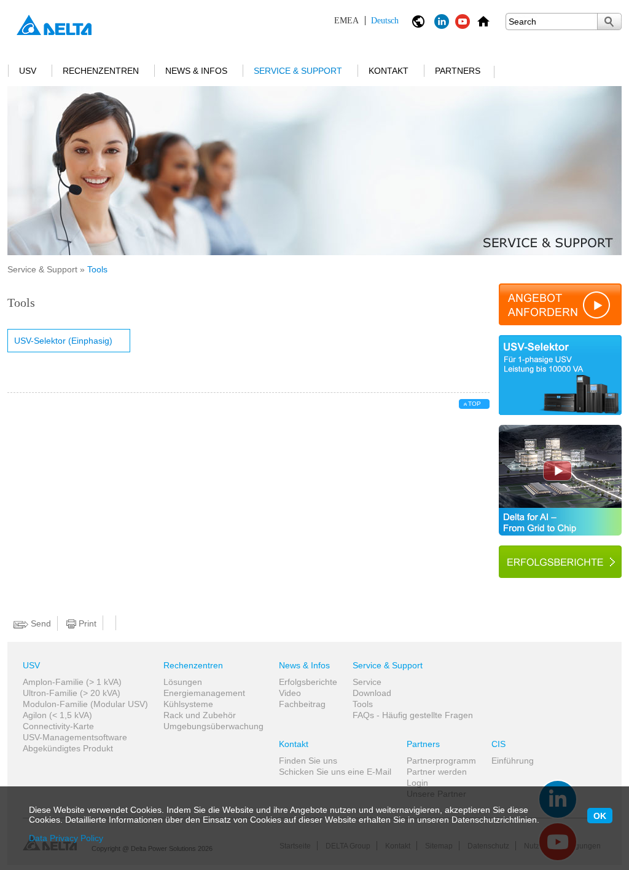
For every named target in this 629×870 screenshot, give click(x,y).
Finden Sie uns (308, 760)
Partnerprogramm (441, 760)
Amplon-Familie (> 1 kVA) (72, 682)
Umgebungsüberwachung (213, 726)
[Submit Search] (609, 22)
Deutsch (366, 20)
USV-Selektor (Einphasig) (63, 341)
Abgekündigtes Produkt (68, 748)
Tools (363, 704)
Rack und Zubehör (199, 715)
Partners (457, 71)
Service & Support (298, 71)
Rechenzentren (101, 71)
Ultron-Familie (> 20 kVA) (71, 693)
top (474, 403)
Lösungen (182, 682)
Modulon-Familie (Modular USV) (85, 704)
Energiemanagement (204, 693)
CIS (498, 744)
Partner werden (437, 772)
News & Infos (196, 71)
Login (417, 783)
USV (27, 71)
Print (86, 623)
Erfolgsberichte (308, 682)
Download (372, 693)
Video (290, 693)
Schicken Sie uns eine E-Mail (335, 772)
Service (367, 682)
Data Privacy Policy (66, 838)
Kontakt (388, 71)
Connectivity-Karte (58, 726)
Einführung (512, 760)
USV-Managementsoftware (75, 737)
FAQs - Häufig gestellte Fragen (413, 715)
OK (599, 816)
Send (39, 623)
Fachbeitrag (302, 704)
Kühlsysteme (188, 704)
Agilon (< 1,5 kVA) (57, 715)
